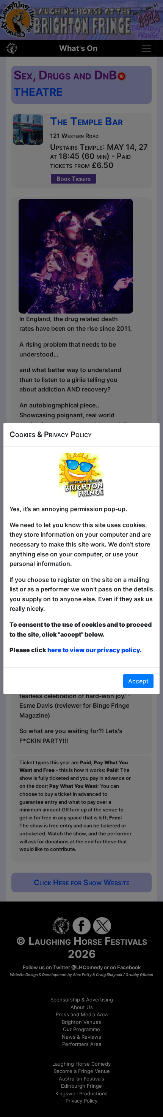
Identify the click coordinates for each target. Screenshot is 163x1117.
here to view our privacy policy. (94, 650)
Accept (138, 681)
